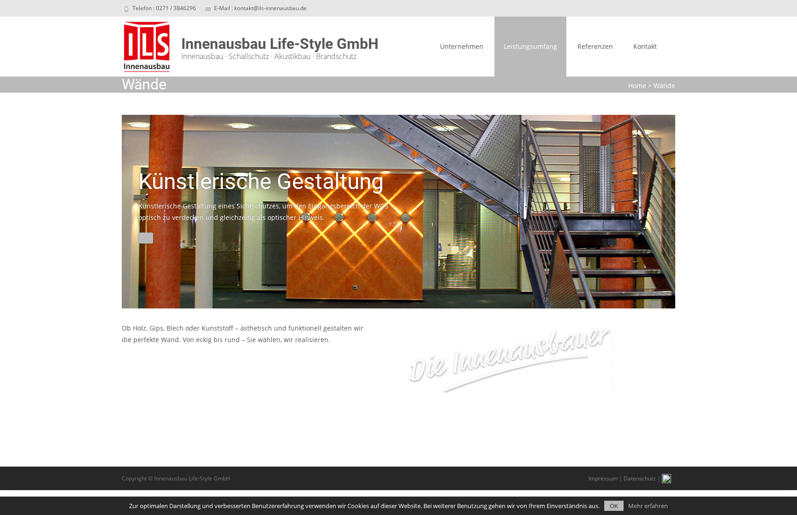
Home (637, 85)
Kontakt (645, 46)
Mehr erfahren (648, 506)
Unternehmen (461, 46)
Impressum (603, 478)
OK (614, 506)
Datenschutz (640, 478)
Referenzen (595, 46)
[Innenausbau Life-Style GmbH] (139, 47)
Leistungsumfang (530, 46)
